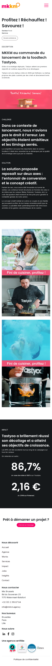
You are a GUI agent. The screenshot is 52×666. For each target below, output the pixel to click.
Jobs (4, 571)
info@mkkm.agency (11, 607)
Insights (5, 575)
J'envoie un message (26, 525)
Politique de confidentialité (26, 659)
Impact (5, 566)
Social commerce (10, 38)
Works (5, 556)
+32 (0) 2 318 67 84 (11, 602)
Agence (5, 552)
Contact (5, 580)
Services (6, 561)
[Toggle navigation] (46, 5)
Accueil (5, 547)
